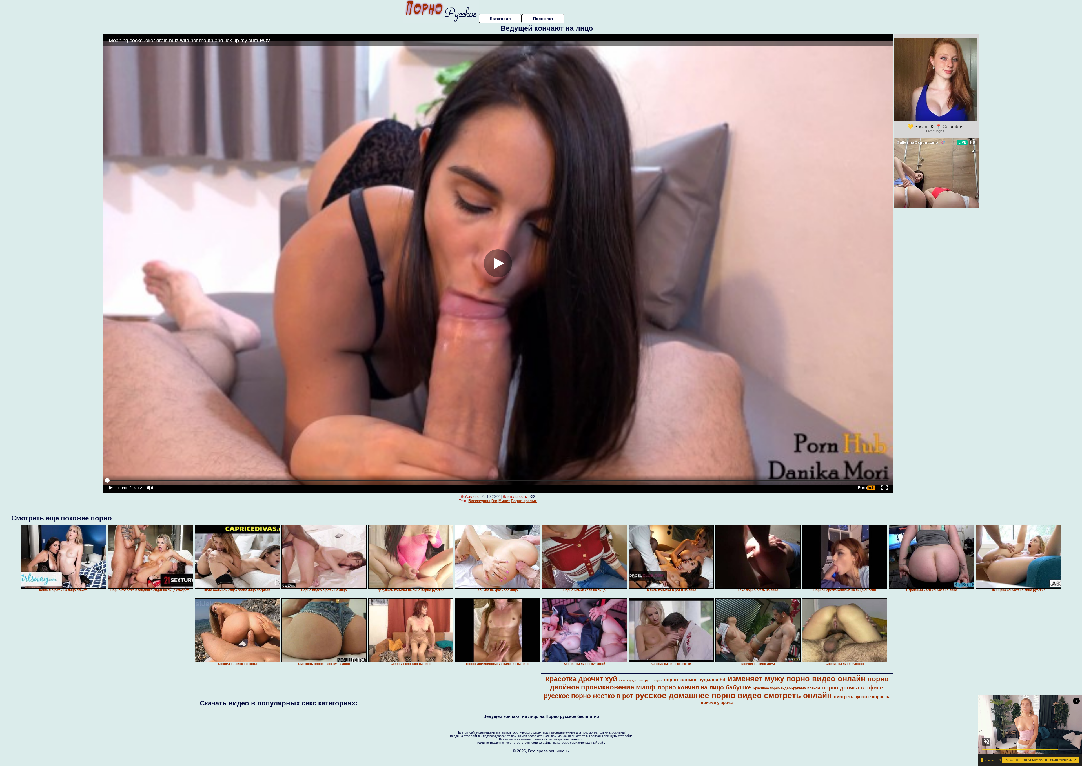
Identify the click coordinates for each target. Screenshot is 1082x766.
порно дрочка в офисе (852, 688)
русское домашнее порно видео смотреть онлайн (733, 695)
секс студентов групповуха (640, 680)
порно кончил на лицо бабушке (704, 687)
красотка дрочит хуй (581, 679)
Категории (500, 18)
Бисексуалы (479, 501)
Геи (494, 501)
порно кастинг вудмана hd (694, 679)
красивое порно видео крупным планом (786, 688)
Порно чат (543, 18)
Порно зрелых (524, 501)
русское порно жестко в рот (588, 696)
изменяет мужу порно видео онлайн (796, 678)
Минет (504, 501)
